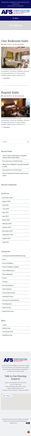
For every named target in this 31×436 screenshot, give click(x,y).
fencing (4, 282)
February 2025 (6, 223)
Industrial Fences (7, 296)
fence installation (7, 263)
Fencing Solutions (8, 285)
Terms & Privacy (15, 421)
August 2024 (6, 238)
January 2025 (6, 227)
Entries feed (6, 328)
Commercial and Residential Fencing (13, 256)
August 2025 (6, 201)
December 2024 (7, 231)
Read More (6, 78)
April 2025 (5, 216)
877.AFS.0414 (22, 382)
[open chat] (28, 433)
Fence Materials (7, 274)
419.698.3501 (13, 382)
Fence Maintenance (8, 270)
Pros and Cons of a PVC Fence (12, 170)
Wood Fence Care (8, 311)
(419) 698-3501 (11, 6)
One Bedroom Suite (14, 41)
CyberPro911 (13, 423)
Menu (16, 18)
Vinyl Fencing (6, 307)
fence (4, 259)
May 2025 (5, 212)
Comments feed (8, 332)
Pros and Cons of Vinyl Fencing (12, 161)
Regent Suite (10, 92)
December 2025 (7, 198)
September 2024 (7, 235)
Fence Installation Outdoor (10, 267)
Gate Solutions (7, 289)
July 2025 (5, 205)
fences (4, 278)
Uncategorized (7, 304)
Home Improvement (8, 293)
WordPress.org (7, 335)
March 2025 (6, 220)
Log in (4, 325)
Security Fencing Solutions (10, 300)
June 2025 (5, 209)
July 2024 (5, 242)
